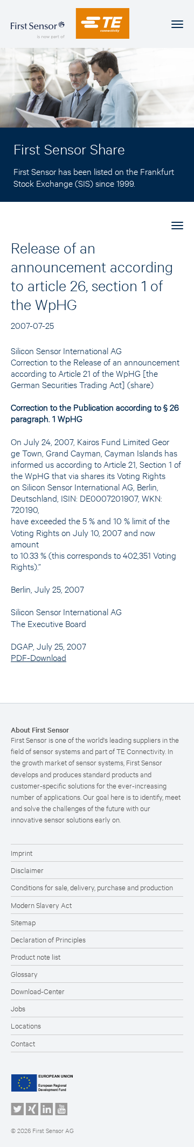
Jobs (18, 1008)
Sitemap (23, 922)
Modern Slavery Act (41, 905)
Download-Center (38, 991)
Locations (26, 1025)
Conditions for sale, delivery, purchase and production (92, 887)
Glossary (24, 974)
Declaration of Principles (48, 939)
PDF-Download (38, 657)
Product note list (35, 956)
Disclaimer (27, 870)
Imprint (21, 852)
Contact (23, 1043)
